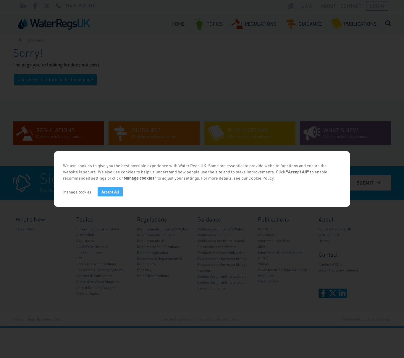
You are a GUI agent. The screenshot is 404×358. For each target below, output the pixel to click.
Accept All (110, 191)
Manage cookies (77, 191)
